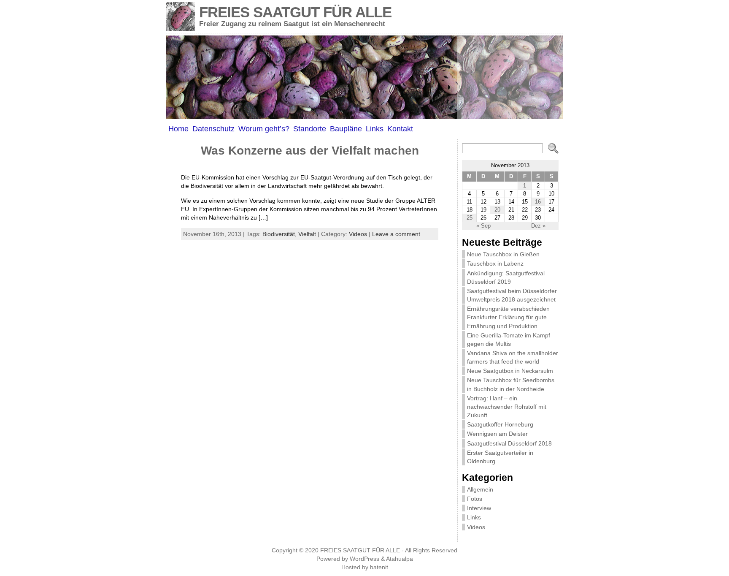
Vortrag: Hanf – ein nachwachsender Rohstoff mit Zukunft (506, 406)
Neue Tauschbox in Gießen (503, 254)
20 (497, 209)
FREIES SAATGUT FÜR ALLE (295, 12)
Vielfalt (307, 234)
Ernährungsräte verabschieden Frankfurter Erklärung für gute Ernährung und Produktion (508, 317)
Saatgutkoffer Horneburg (500, 424)
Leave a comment (396, 234)
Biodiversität (278, 234)
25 (469, 218)
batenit (379, 567)
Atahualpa (399, 559)
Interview (479, 508)
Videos (358, 234)
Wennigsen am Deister (497, 433)
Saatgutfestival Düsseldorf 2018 (509, 443)
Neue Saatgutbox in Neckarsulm (510, 370)
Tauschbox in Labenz (495, 263)
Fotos (474, 498)
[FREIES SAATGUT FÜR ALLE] (364, 77)
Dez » (538, 226)
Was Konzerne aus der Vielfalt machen (310, 150)
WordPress (364, 559)
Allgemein (480, 489)
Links (474, 517)
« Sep (483, 226)
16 (538, 201)
